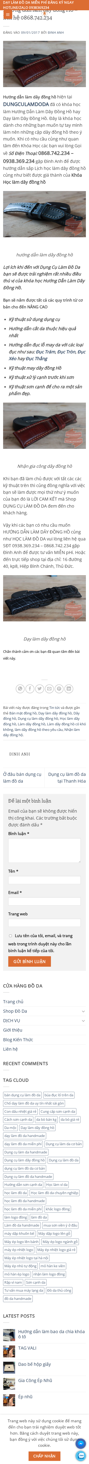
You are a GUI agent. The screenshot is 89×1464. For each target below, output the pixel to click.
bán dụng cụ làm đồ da (22, 1095)
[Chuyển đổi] (83, 1011)
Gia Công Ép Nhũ (35, 1380)
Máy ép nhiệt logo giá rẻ (56, 1249)
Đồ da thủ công (59, 1290)
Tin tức (54, 707)
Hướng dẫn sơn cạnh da (23, 1184)
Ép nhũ (25, 1396)
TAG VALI (27, 1348)
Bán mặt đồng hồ (23, 713)
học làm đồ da (15, 1192)
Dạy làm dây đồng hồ (37, 1127)
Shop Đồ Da (15, 1011)
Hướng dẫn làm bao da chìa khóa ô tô (51, 1334)
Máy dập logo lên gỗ (54, 1233)
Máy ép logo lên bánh (21, 1241)
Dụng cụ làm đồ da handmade (28, 1176)
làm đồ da (39, 1217)
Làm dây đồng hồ (31, 724)
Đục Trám (45, 352)
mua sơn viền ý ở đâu (60, 1225)
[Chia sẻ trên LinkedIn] (68, 688)
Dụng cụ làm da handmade (25, 1152)
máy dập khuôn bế (19, 1233)
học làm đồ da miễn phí (23, 1209)
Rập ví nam (13, 1282)
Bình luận (18, 833)
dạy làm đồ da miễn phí (23, 1143)
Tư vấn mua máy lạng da (23, 1290)
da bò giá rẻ (70, 1119)
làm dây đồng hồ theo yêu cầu (39, 729)
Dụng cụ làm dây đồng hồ (24, 1160)
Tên (13, 871)
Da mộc (10, 1127)
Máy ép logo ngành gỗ (60, 1241)
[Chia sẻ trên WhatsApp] (20, 688)
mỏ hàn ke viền (53, 1266)
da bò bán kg (46, 1119)
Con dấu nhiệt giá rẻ (20, 1111)
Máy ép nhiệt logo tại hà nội (26, 1258)
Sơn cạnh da (35, 1282)
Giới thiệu (12, 1030)
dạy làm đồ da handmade (24, 1135)
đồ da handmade (17, 1298)
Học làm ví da (56, 1184)
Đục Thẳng (36, 358)
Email (15, 892)
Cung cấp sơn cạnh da (58, 1111)
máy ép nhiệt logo (18, 1249)
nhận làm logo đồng (49, 1274)
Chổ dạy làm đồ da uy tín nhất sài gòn (34, 1103)
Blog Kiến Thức (18, 1039)
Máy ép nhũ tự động (20, 1266)
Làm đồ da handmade (21, 1225)
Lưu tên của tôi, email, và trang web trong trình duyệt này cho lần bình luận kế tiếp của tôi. (40, 943)
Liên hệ (10, 1049)
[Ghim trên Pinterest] (59, 688)
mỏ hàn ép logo (16, 1274)
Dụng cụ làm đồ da (63, 1160)
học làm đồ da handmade (24, 1200)
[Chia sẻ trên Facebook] (29, 688)
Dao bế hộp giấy (34, 1364)
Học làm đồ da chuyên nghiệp (54, 1192)
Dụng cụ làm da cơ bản (64, 1143)
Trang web (18, 913)
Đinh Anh (56, 32)
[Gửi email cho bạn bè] (49, 688)
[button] (8, 14)
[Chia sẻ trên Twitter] (39, 688)
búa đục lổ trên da (58, 1095)
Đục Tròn (66, 352)
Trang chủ (13, 1001)
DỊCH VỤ (11, 1020)
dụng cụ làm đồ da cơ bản (24, 1168)
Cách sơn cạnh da (18, 1119)
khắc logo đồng (58, 1209)
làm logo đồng (15, 1217)
